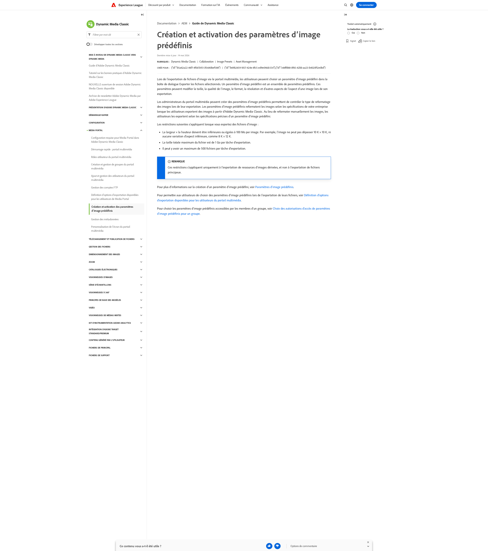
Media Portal (96, 130)
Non (363, 32)
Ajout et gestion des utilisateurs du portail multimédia (112, 178)
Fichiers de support (99, 355)
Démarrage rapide (98, 115)
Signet (353, 40)
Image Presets (224, 61)
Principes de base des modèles (105, 300)
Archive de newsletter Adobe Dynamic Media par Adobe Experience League (115, 98)
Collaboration (206, 61)
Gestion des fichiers (99, 246)
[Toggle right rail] (345, 15)
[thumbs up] (269, 546)
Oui (353, 32)
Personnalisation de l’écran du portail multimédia (110, 228)
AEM (184, 23)
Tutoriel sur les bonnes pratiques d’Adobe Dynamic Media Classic (115, 75)
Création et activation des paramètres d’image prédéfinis (112, 208)
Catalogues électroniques (103, 269)
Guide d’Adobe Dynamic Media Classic (109, 65)
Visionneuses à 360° (99, 292)
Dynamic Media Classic (183, 61)
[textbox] (114, 34)
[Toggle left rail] (142, 15)
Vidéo (92, 307)
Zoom (92, 262)
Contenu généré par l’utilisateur (107, 340)
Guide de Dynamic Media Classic (213, 23)
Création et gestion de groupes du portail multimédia (112, 166)
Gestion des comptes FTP (104, 187)
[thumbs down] (277, 546)
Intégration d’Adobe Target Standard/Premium (104, 331)
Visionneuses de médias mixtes (105, 315)
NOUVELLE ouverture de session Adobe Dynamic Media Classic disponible (115, 86)
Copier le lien (369, 40)
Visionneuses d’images (101, 277)
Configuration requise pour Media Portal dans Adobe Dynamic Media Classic (115, 139)
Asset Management (246, 61)
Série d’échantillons (100, 285)
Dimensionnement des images (104, 254)
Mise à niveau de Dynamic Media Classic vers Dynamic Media (112, 57)
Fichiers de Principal (100, 347)
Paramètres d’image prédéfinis (274, 187)
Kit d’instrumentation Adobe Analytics (110, 323)
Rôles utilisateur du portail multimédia (111, 157)
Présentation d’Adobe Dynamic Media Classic (112, 107)
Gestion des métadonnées (105, 219)
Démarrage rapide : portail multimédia (111, 149)
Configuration (97, 122)
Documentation (167, 23)
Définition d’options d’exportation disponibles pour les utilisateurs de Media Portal (114, 197)
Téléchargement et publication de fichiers (112, 239)
